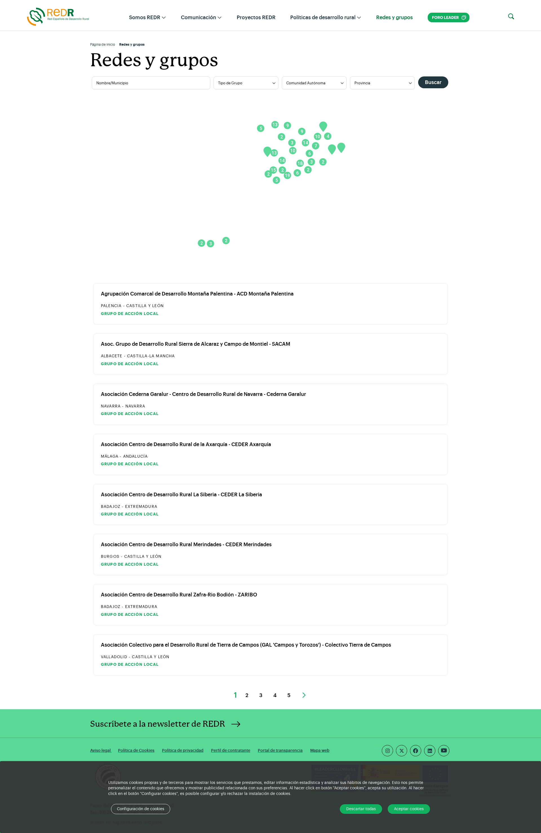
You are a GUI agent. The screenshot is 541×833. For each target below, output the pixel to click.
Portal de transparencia (280, 750)
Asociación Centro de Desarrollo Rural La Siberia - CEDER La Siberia (181, 494)
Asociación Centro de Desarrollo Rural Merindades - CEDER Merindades (186, 544)
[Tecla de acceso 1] (58, 16)
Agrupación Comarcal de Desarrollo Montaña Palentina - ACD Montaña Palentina (197, 293)
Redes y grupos (394, 17)
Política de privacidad (182, 750)
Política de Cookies (136, 750)
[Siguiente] (303, 695)
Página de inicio (102, 44)
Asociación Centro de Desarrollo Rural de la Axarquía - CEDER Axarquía (186, 444)
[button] (511, 17)
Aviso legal (101, 750)
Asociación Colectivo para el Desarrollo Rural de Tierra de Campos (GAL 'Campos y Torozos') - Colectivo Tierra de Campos (246, 644)
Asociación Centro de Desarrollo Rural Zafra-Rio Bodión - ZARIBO (179, 594)
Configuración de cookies (140, 809)
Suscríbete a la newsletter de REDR (157, 724)
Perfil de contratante (230, 750)
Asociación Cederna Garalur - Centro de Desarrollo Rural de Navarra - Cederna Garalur (203, 394)
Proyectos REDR (256, 17)
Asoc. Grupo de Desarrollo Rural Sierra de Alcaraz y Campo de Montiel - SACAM (195, 344)
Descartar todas (361, 809)
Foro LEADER (449, 17)
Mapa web (319, 750)
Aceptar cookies (409, 809)
